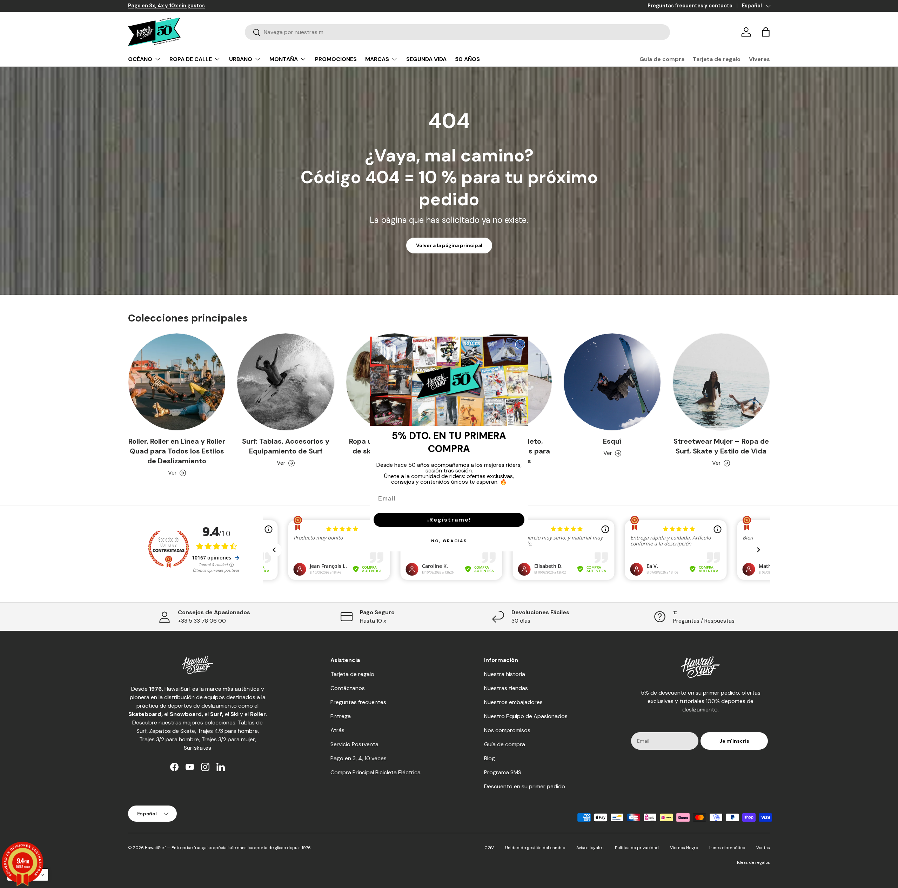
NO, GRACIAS (449, 541)
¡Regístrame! (449, 519)
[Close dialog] (520, 344)
